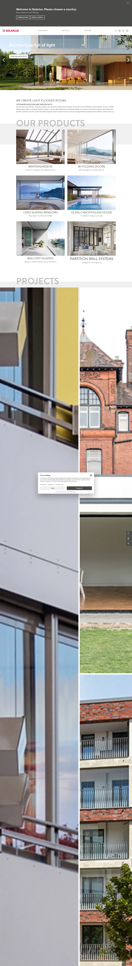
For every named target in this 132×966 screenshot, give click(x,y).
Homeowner (42, 31)
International (23, 17)
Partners (87, 31)
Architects (66, 31)
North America (37, 17)
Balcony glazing (40, 238)
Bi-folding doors (91, 147)
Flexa (91, 238)
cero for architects (19, 56)
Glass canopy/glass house (91, 192)
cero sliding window (40, 192)
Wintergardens (40, 147)
